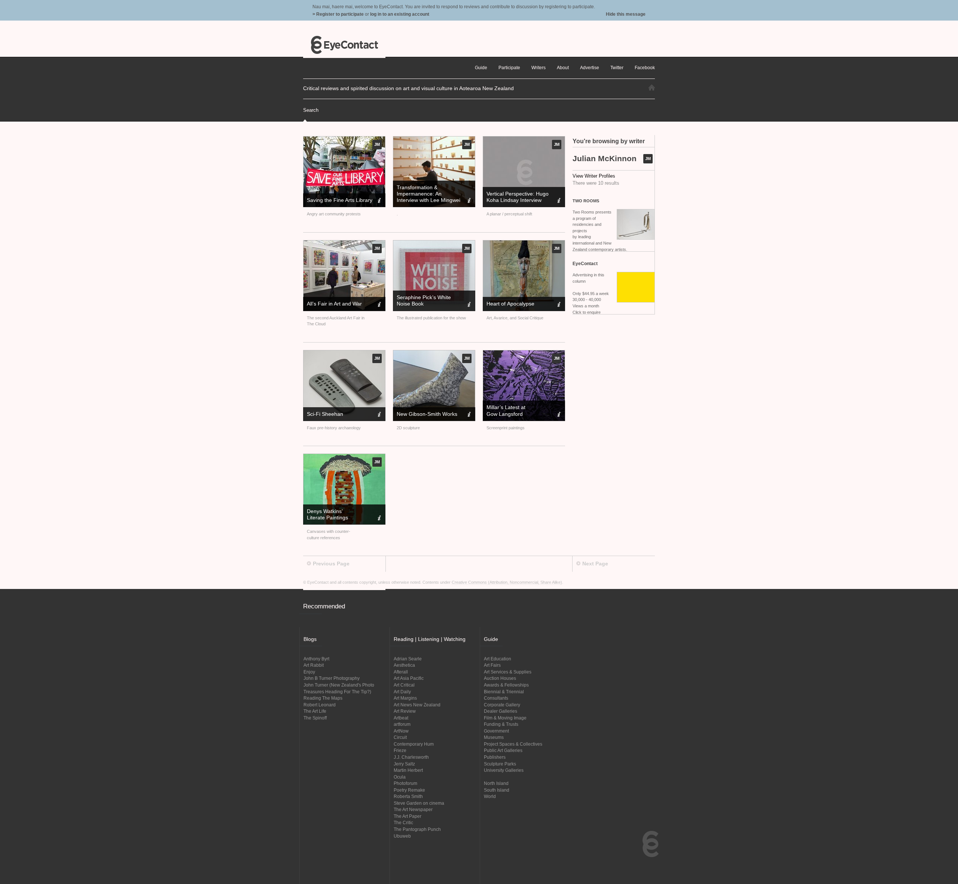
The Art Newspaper (413, 809)
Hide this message (626, 14)
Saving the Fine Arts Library (339, 200)
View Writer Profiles (594, 176)
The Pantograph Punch (417, 829)
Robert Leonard (319, 704)
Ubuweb (402, 836)
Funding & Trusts (501, 724)
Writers (538, 67)
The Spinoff (315, 717)
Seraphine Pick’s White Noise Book (424, 300)
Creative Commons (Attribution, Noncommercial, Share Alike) (507, 582)
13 (437, 170)
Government (496, 730)
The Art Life (314, 711)
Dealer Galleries (500, 711)
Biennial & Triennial (504, 691)
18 (453, 170)
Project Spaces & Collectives (513, 744)
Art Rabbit (313, 665)
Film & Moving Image (505, 717)
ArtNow (401, 730)
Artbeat (401, 717)
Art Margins (405, 698)
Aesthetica (404, 665)
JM (648, 158)
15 (444, 170)
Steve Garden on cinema (419, 803)
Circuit (400, 737)
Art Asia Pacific (409, 678)
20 (460, 170)
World (490, 796)
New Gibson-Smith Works (427, 414)
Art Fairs (492, 665)
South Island (496, 790)
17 (450, 170)
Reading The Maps (322, 698)
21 (463, 170)
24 (473, 170)
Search (310, 110)
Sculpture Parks (500, 763)
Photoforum (405, 783)
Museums (494, 737)
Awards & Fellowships (506, 684)
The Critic (403, 822)
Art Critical (404, 684)
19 (457, 170)
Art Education (497, 658)
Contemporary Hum (414, 744)
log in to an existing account (399, 14)
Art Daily (402, 691)
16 (447, 170)
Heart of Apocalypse (510, 304)
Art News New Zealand (417, 704)
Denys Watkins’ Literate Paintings (327, 514)
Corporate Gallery (502, 704)
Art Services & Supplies (507, 671)
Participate (509, 67)
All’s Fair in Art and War (334, 304)
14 (440, 170)
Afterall (401, 671)
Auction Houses (500, 678)
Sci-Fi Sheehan (325, 414)
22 (467, 170)
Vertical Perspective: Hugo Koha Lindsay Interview (517, 197)
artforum (402, 724)
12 (434, 170)
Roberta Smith (408, 796)
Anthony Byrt (316, 658)
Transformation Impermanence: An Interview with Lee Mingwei (428, 193)
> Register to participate (338, 14)
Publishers (495, 757)
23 (470, 170)
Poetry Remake (409, 790)
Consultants (496, 698)
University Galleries (504, 770)
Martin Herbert (408, 770)
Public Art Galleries (503, 750)
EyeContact (344, 45)
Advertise (589, 67)
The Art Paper (407, 816)
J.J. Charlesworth (411, 757)
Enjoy (309, 671)
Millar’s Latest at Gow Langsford (505, 410)
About (563, 67)
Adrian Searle (408, 658)
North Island (496, 783)
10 (427, 170)
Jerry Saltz (404, 763)
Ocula (400, 776)
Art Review (405, 711)
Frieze (400, 750)
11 (431, 170)
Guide (481, 67)
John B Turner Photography (331, 678)
